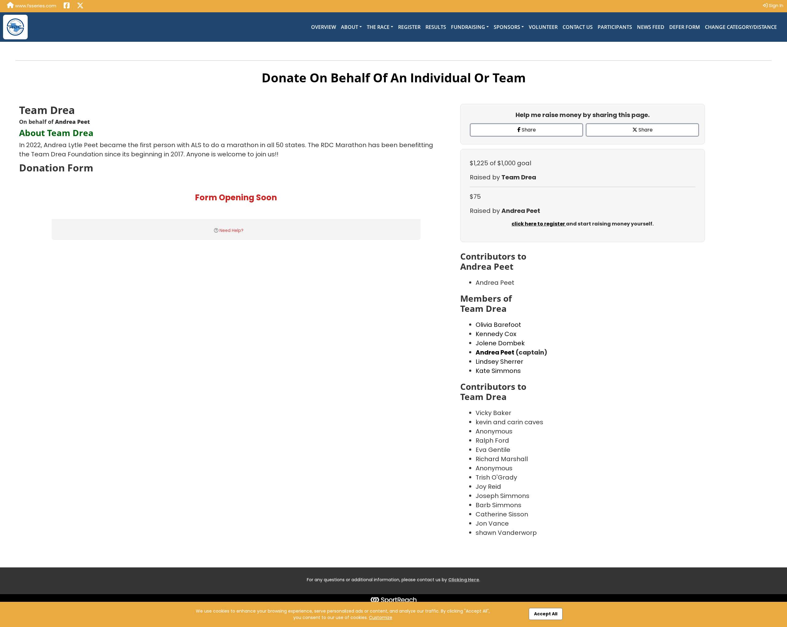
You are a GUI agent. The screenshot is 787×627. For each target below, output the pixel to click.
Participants (615, 27)
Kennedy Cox (496, 334)
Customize (380, 617)
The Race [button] (378, 27)
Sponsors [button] (507, 27)
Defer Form (684, 27)
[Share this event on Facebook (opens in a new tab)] (66, 6)
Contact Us (578, 27)
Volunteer (543, 27)
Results (435, 27)
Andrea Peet (496, 352)
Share (528, 129)
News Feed (650, 27)
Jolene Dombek (500, 343)
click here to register (539, 223)
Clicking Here (463, 580)
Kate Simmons (498, 370)
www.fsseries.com (35, 5)
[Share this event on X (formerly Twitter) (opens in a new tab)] (80, 6)
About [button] (349, 27)
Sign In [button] (775, 5)
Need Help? (231, 230)
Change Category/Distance (741, 27)
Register (409, 27)
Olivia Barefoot (498, 324)
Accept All (545, 614)
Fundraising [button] (468, 27)
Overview (323, 27)
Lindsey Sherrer (499, 361)
